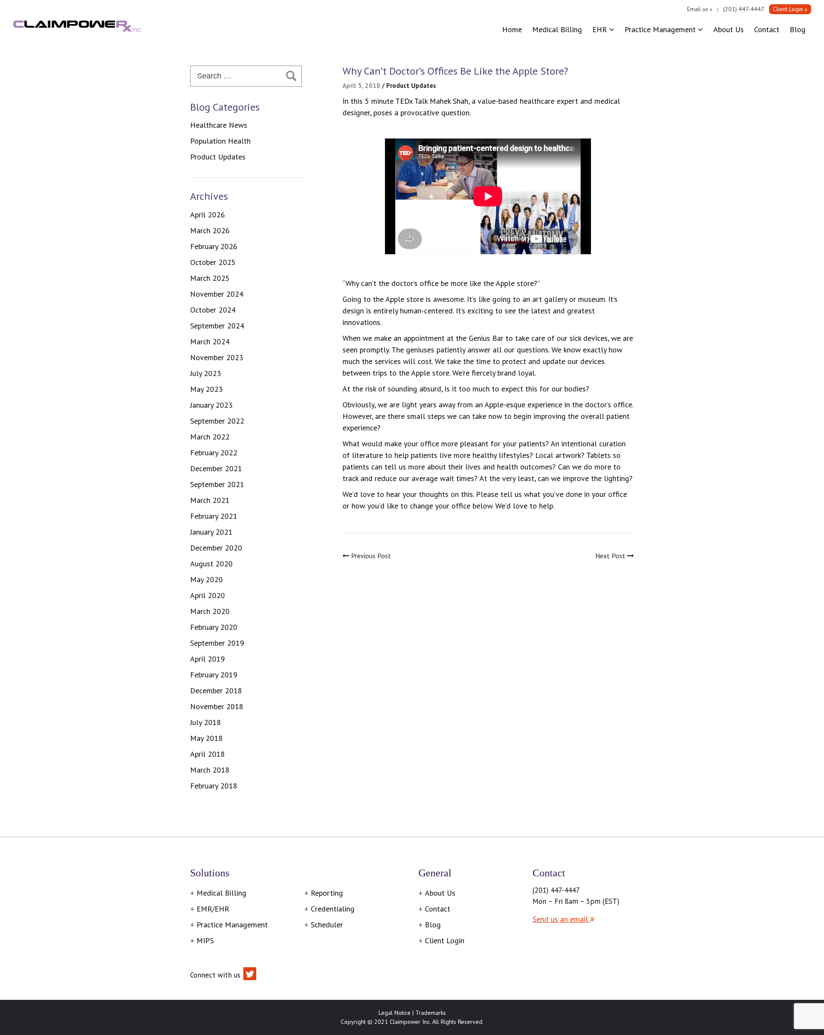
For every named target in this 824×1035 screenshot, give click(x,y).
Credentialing (332, 909)
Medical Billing (557, 29)
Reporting (327, 893)
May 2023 (206, 389)
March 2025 (210, 278)
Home (512, 29)
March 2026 (210, 230)
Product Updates (411, 85)
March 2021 (210, 500)
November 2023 (216, 357)
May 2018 (206, 738)
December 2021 (216, 468)
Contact (766, 29)
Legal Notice (395, 1013)
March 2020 (210, 611)
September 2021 (217, 484)
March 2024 (210, 341)
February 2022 (213, 452)
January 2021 (211, 532)
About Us (728, 29)
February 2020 (213, 627)
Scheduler (327, 925)
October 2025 (213, 262)
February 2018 (213, 786)
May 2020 (206, 579)
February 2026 (213, 246)
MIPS (205, 940)
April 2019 (207, 659)
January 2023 (211, 405)
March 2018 (210, 770)
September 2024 (217, 326)
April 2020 (207, 595)
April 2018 (207, 754)
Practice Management (661, 29)
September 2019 (217, 643)
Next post (611, 555)
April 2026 (207, 215)
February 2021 (213, 516)
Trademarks (430, 1013)
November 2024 (216, 294)
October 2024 (213, 310)
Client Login (444, 940)
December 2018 (216, 690)
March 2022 (210, 437)
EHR (600, 29)
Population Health (220, 141)
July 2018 (205, 722)
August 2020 (211, 564)
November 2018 (216, 706)
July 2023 (205, 373)
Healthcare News (218, 125)
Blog (798, 29)
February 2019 (213, 675)
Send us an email (561, 919)
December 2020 (216, 548)
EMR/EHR (213, 909)
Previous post (370, 555)
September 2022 (217, 421)
